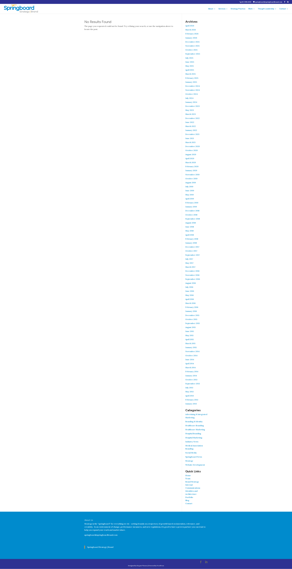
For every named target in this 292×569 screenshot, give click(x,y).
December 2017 (192, 247)
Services (221, 9)
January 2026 (191, 38)
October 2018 (191, 215)
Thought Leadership (266, 9)
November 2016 (192, 275)
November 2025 (192, 46)
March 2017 (190, 267)
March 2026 (190, 30)
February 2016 (191, 307)
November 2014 (192, 351)
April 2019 (189, 199)
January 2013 (191, 404)
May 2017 (189, 263)
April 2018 (189, 235)
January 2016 (191, 311)
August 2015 (190, 327)
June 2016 (189, 291)
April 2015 (189, 339)
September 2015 (192, 323)
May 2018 (189, 231)
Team (187, 478)
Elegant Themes (142, 565)
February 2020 (191, 166)
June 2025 (189, 62)
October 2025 (191, 50)
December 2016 (192, 271)
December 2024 (192, 86)
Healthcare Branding (194, 425)
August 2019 (190, 182)
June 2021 (189, 138)
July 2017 (189, 259)
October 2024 (191, 94)
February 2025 (191, 78)
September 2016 (192, 279)
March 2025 (190, 74)
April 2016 (189, 299)
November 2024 (192, 90)
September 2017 (192, 255)
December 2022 (192, 118)
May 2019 (189, 195)
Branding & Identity (194, 421)
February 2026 (191, 34)
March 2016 (190, 303)
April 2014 (189, 363)
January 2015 (191, 347)
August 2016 (190, 283)
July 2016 (189, 287)
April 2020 (189, 158)
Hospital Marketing (193, 437)
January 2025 (191, 82)
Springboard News (193, 457)
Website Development (195, 465)
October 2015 (191, 319)
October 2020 (191, 150)
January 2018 (191, 243)
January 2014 (191, 375)
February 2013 (191, 400)
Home (188, 475)
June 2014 (189, 359)
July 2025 (189, 58)
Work (250, 9)
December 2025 (192, 42)
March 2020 (190, 162)
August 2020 (190, 154)
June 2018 (189, 227)
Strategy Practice (238, 9)
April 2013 (189, 396)
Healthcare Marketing (195, 429)
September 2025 (192, 54)
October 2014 (191, 355)
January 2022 (191, 130)
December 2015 (192, 315)
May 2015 (189, 335)
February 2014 (191, 371)
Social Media (191, 453)
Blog (187, 500)
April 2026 (189, 26)
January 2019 (191, 207)
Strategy (189, 461)
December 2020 (192, 146)
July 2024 (189, 98)
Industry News (191, 441)
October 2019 (191, 178)
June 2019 (189, 190)
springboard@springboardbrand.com (100, 535)
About (210, 9)
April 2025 (189, 70)
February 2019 (191, 203)
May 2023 (189, 110)
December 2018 (192, 211)
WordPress (160, 565)
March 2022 (190, 126)
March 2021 (190, 142)
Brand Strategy (192, 482)
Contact (282, 9)
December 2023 (192, 106)
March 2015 (190, 343)
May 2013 (189, 391)
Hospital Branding (193, 433)
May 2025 (189, 66)
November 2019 (192, 174)
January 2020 (191, 170)
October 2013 (191, 379)
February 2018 (191, 239)
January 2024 (191, 102)
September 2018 (192, 219)
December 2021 (192, 134)
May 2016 (189, 295)
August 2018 (190, 223)
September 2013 (192, 383)
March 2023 (190, 114)
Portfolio (189, 497)
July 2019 (189, 186)
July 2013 (189, 387)
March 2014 (190, 367)
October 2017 (191, 251)
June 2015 (189, 331)
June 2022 (189, 122)
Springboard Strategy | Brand (100, 547)
